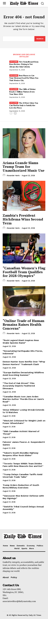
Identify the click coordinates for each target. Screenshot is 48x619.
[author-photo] (4, 175)
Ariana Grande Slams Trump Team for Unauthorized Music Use (23, 166)
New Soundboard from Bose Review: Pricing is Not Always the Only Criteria (23, 64)
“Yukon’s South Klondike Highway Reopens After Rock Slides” (20, 454)
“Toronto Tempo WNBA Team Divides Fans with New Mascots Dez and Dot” (23, 464)
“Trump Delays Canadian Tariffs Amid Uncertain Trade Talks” (22, 475)
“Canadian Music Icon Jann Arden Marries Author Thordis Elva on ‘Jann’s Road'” (23, 399)
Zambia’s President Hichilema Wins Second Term (23, 219)
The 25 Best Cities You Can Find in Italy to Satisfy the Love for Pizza (23, 105)
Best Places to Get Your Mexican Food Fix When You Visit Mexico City (23, 78)
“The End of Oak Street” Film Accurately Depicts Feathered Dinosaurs (19, 386)
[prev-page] (11, 113)
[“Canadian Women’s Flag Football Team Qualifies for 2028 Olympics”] (24, 248)
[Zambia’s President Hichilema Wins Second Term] (24, 196)
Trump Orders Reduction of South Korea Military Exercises (21, 486)
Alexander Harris (13, 176)
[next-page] (15, 113)
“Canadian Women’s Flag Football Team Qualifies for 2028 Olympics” (24, 272)
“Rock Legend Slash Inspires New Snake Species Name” (21, 341)
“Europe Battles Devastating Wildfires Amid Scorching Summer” (23, 373)
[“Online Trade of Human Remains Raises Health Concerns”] (24, 301)
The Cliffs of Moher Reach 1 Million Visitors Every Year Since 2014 (22, 91)
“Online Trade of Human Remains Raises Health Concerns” (23, 324)
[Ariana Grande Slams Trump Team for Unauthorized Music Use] (24, 143)
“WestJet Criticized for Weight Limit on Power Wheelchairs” (24, 421)
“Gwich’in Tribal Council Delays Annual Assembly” (23, 507)
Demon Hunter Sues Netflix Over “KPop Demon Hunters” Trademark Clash (24, 362)
